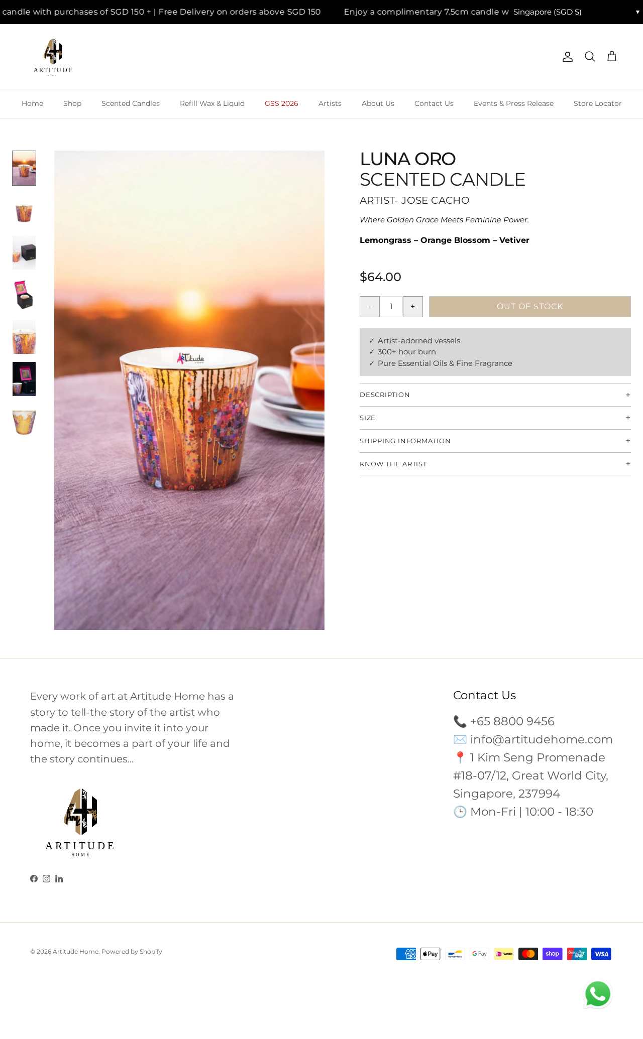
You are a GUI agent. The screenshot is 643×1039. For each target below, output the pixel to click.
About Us (378, 103)
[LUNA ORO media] (189, 390)
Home (32, 103)
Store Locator (598, 103)
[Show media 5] (24, 336)
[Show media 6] (24, 379)
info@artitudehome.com (541, 739)
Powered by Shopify (131, 951)
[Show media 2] (24, 210)
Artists (330, 103)
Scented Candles (130, 103)
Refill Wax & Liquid (212, 103)
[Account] (566, 57)
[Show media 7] (24, 421)
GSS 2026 (281, 103)
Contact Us (434, 103)
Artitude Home (75, 951)
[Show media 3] (24, 252)
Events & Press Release (514, 103)
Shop (72, 103)
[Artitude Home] (52, 57)
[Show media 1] (24, 168)
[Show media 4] (24, 294)
